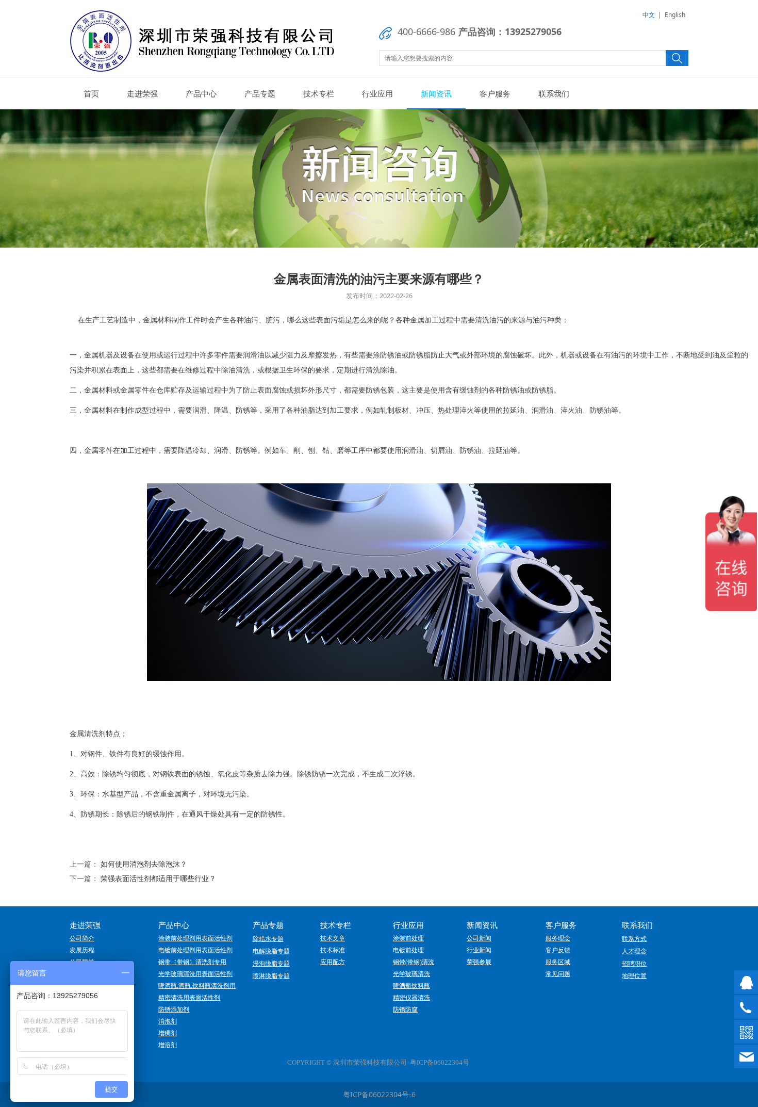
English (675, 14)
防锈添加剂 (173, 1009)
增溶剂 (167, 1045)
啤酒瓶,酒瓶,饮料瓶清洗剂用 (197, 985)
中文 (648, 14)
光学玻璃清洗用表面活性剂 (195, 974)
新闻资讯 (436, 93)
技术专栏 (318, 93)
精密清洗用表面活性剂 (189, 997)
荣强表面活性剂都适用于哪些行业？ (158, 878)
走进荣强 (142, 93)
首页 (91, 93)
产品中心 (201, 93)
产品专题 (259, 93)
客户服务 (495, 93)
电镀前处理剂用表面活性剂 (195, 950)
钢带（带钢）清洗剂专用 (192, 962)
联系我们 (553, 93)
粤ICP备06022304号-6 (379, 1094)
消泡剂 (167, 1021)
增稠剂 (167, 1033)
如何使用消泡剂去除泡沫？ (144, 864)
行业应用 (377, 93)
